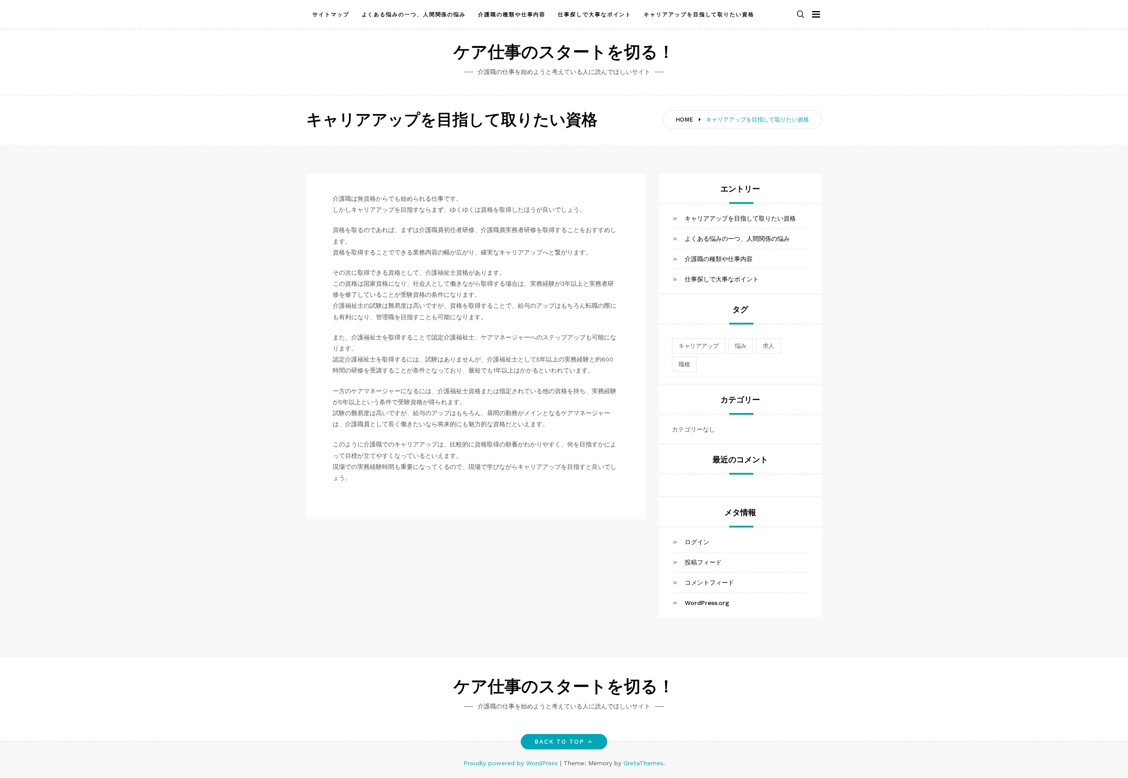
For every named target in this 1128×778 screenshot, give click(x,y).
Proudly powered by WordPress (512, 763)
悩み (740, 346)
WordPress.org (707, 602)
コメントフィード (709, 582)
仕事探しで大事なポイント (594, 14)
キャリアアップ (699, 346)
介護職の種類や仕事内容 (511, 14)
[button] (800, 14)
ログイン (697, 542)
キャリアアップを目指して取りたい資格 (699, 14)
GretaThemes (643, 763)
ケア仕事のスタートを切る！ (564, 53)
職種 (684, 364)
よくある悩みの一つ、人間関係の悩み (414, 14)
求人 (768, 346)
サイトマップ (330, 14)
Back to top (559, 741)
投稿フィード (703, 562)
